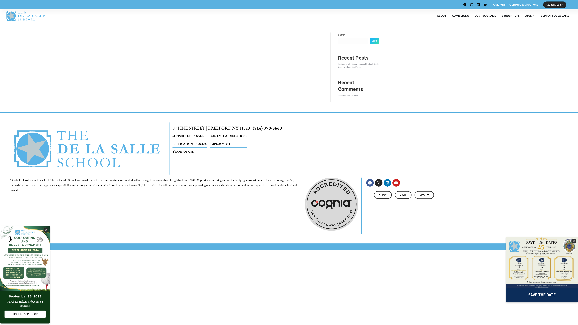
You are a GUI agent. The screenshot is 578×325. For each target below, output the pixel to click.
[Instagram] (472, 5)
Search (341, 35)
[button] (383, 195)
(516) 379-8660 (267, 128)
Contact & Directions (523, 4)
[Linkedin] (478, 5)
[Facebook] (465, 5)
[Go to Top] (573, 320)
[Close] (573, 241)
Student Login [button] (554, 4)
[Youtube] (485, 5)
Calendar (499, 4)
